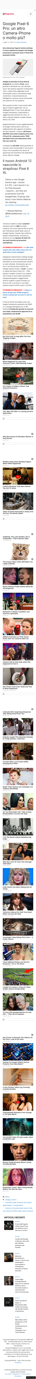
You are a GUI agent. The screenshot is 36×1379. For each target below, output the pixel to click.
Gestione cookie (31, 1377)
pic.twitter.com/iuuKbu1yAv (17, 205)
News (7, 1197)
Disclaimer (18, 1376)
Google (8, 1200)
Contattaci (18, 1362)
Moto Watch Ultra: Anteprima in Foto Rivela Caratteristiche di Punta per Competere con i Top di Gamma (21, 1326)
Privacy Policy (25, 1374)
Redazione (16, 1374)
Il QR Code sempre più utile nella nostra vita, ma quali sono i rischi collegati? (18, 250)
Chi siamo (8, 1374)
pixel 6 (13, 1200)
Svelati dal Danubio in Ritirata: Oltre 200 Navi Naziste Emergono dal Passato (22, 1243)
